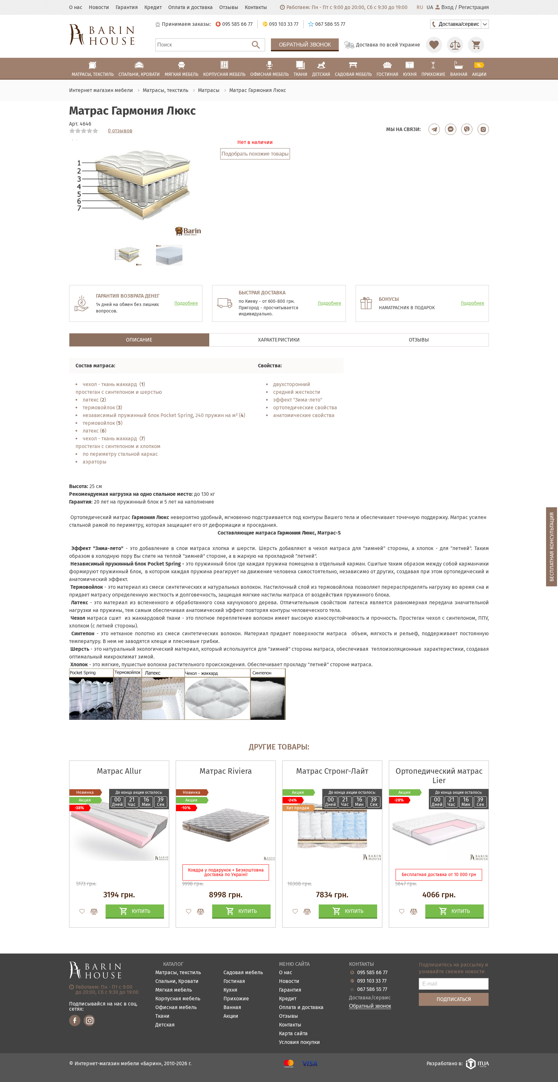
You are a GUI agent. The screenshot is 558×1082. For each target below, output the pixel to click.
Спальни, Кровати (177, 981)
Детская (165, 1025)
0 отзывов (120, 130)
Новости (99, 7)
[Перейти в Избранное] (434, 45)
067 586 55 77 (372, 989)
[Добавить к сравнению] (91, 911)
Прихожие (236, 999)
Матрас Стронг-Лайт (332, 771)
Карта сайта (293, 1033)
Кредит (153, 7)
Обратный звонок (305, 44)
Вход (447, 7)
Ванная (232, 1007)
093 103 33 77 (372, 981)
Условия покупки (299, 1042)
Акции (230, 1016)
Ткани (162, 1016)
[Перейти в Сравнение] (455, 45)
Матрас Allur (119, 771)
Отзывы (228, 7)
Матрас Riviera (226, 771)
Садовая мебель (243, 972)
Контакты (256, 7)
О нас (75, 7)
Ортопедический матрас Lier (439, 776)
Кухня (230, 990)
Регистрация (474, 7)
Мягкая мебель (173, 990)
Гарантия (127, 7)
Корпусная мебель (177, 999)
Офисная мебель (176, 1007)
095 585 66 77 (372, 972)
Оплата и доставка (190, 7)
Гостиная (234, 981)
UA (430, 7)
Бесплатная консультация (552, 547)
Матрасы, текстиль (178, 972)
